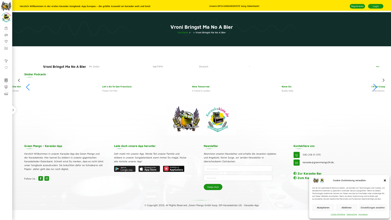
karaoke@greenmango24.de (318, 162)
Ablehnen (347, 207)
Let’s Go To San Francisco (45, 86)
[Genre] (6, 35)
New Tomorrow (129, 86)
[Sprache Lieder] (6, 28)
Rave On (215, 86)
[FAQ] (6, 93)
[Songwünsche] (6, 41)
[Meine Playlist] (6, 61)
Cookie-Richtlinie (338, 214)
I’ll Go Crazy (307, 86)
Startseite (182, 32)
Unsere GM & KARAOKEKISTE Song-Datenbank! (234, 6)
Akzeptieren (323, 207)
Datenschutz (352, 214)
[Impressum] (6, 80)
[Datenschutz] (6, 87)
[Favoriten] (6, 67)
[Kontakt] (6, 48)
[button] (384, 180)
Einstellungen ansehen (373, 207)
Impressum (363, 214)
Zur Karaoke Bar (309, 173)
